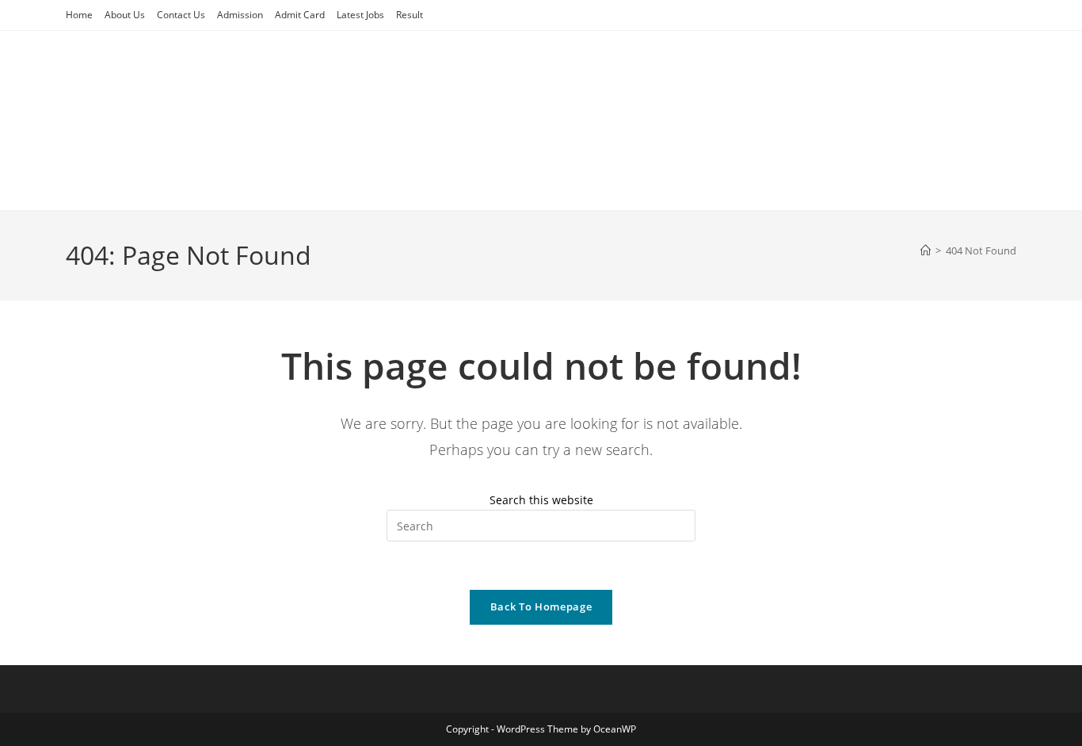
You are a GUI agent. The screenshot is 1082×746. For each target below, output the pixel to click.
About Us (125, 14)
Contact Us (181, 14)
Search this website (541, 499)
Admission (240, 14)
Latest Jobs (360, 14)
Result (409, 14)
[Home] (925, 250)
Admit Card (300, 14)
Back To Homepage (541, 606)
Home (79, 14)
